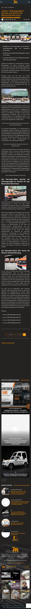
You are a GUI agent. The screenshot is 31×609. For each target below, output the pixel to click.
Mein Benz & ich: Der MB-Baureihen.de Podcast (17, 523)
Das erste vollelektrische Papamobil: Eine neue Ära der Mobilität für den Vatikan (15, 474)
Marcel (7, 19)
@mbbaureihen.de (11, 566)
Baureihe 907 (10, 17)
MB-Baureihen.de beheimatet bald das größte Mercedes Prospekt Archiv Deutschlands (15, 442)
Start (2, 7)
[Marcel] (2, 19)
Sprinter (3, 17)
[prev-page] (2, 480)
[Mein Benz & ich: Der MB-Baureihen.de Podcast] (5, 523)
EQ (15, 472)
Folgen (26, 567)
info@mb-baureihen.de (19, 563)
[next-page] (5, 480)
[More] (24, 334)
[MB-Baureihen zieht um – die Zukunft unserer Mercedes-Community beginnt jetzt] (15, 398)
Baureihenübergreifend (15, 408)
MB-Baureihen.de (14, 521)
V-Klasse (6, 7)
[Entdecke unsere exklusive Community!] (5, 533)
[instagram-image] (6, 575)
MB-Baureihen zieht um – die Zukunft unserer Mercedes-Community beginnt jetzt (15, 411)
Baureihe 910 (17, 17)
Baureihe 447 (11, 7)
